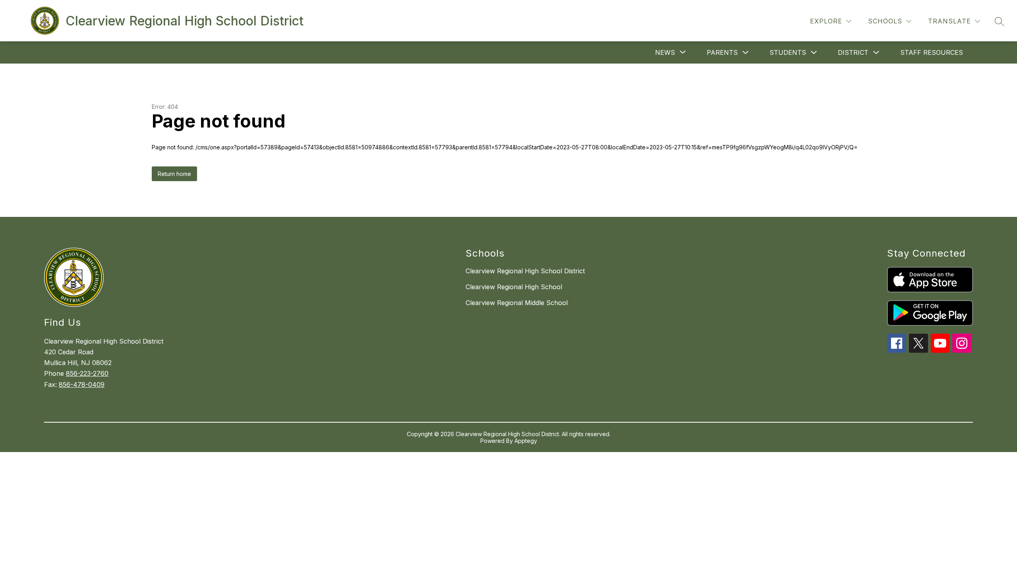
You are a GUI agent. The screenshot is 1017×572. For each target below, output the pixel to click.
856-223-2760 (87, 373)
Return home (174, 173)
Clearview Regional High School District (525, 271)
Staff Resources (931, 52)
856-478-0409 (81, 384)
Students (788, 52)
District (853, 52)
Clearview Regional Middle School (517, 303)
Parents (722, 52)
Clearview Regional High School (514, 287)
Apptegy (525, 440)
